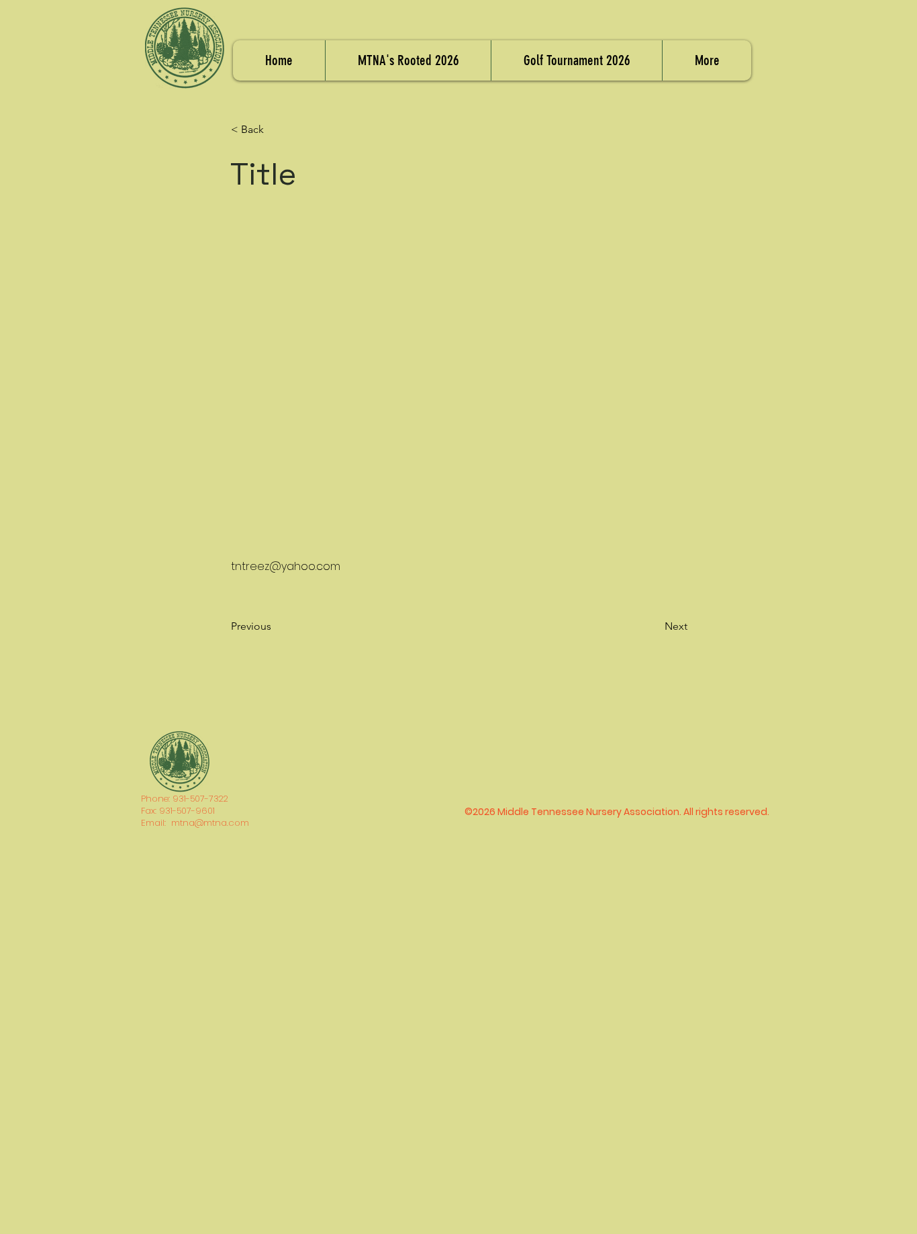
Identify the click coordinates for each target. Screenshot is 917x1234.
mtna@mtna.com (210, 822)
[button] (275, 129)
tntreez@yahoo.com (285, 566)
